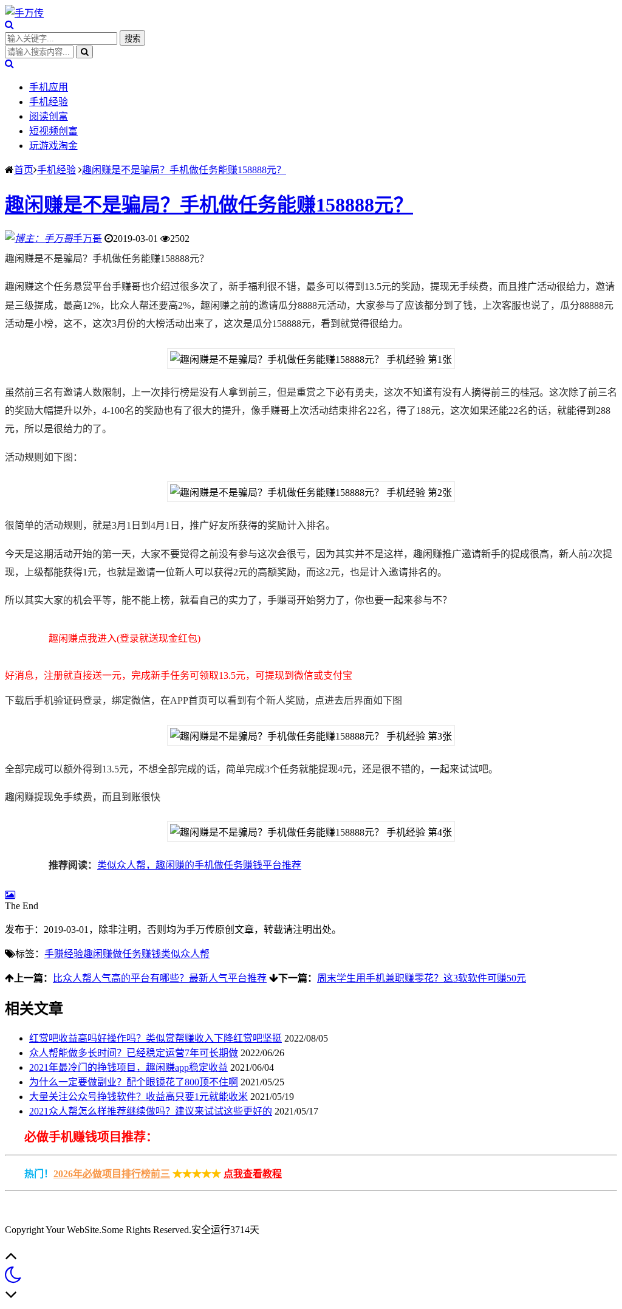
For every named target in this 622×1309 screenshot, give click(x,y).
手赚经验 (63, 954)
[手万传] (24, 13)
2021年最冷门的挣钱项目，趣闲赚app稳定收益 (128, 1067)
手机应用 (48, 87)
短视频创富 (53, 131)
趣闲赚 (97, 954)
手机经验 (48, 102)
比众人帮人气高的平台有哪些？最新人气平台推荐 (160, 978)
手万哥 (87, 238)
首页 (23, 170)
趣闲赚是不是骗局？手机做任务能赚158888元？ (184, 170)
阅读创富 (48, 116)
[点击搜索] (9, 24)
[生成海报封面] (10, 895)
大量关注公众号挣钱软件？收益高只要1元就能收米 (138, 1096)
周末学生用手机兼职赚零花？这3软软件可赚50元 (421, 978)
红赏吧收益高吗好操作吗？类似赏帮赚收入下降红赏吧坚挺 (155, 1038)
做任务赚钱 (136, 954)
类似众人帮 (185, 954)
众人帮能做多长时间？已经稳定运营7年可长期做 (133, 1053)
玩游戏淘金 (53, 145)
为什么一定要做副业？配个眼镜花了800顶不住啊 (133, 1082)
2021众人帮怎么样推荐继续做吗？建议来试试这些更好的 (150, 1111)
